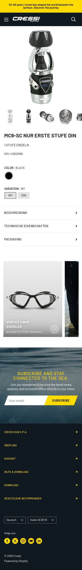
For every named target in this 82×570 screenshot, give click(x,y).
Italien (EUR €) (38, 520)
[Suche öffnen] (73, 19)
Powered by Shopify (16, 561)
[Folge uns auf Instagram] (23, 541)
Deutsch (11, 520)
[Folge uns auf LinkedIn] (39, 541)
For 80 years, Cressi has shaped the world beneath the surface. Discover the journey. (41, 6)
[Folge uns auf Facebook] (7, 541)
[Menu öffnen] (6, 19)
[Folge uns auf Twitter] (15, 541)
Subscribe (61, 400)
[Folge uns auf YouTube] (31, 541)
